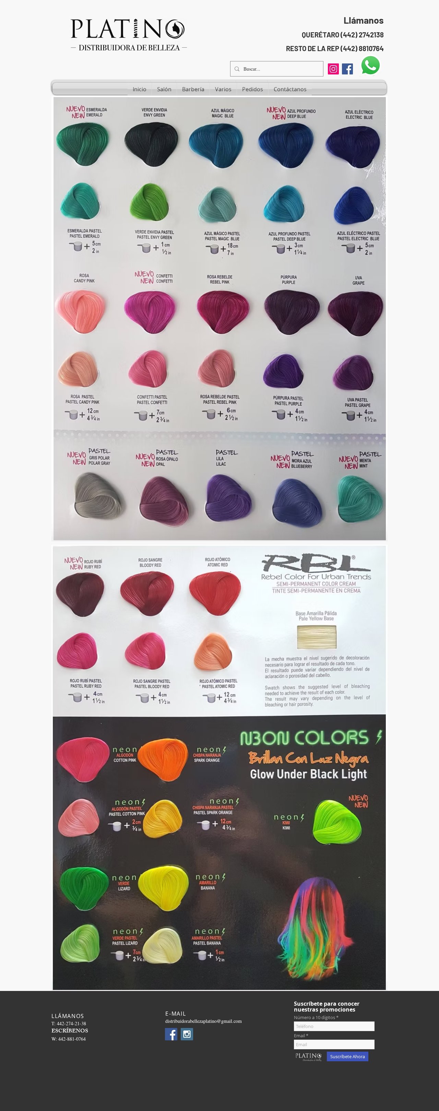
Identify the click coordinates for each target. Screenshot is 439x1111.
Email (299, 1035)
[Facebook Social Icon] (347, 68)
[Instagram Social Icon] (187, 1034)
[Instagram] (333, 68)
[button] (164, 89)
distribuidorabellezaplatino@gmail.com (203, 1021)
